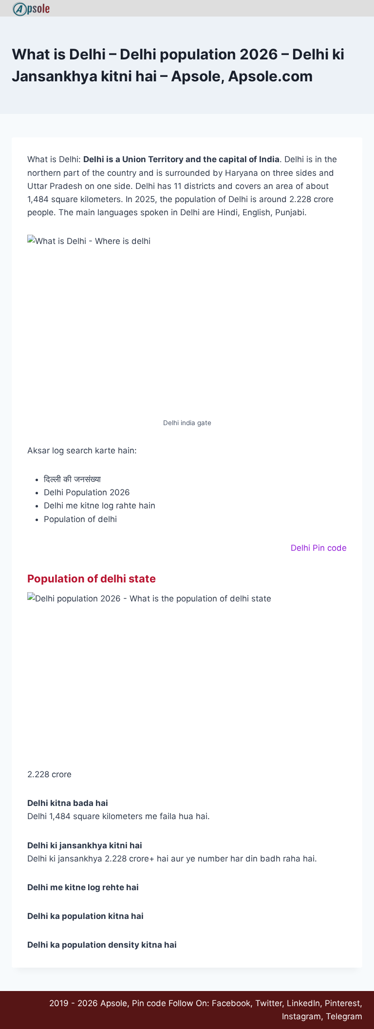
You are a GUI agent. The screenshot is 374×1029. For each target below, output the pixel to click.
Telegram (344, 1016)
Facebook (231, 1003)
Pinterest (342, 1003)
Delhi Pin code (319, 548)
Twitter (268, 1003)
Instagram (301, 1016)
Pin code (149, 1003)
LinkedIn (303, 1003)
